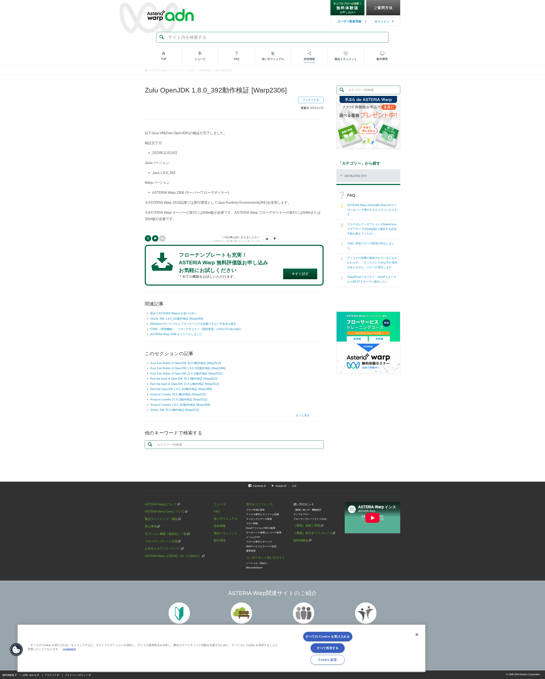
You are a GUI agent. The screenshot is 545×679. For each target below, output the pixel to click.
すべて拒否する (328, 648)
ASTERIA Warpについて (161, 504)
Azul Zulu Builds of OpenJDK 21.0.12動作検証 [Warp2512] (186, 373)
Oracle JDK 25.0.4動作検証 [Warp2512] (174, 409)
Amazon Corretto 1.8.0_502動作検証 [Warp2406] (180, 404)
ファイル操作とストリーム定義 (262, 514)
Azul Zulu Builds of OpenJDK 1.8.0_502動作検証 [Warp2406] (187, 368)
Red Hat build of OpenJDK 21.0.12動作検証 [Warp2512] (184, 384)
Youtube (279, 486)
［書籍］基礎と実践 (306, 525)
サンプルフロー (301, 514)
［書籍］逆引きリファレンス (312, 533)
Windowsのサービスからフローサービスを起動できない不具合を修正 (193, 323)
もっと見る (303, 415)
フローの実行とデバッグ (259, 541)
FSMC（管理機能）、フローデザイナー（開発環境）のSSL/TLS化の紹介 (195, 329)
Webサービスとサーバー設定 (261, 546)
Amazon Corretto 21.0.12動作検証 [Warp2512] (178, 399)
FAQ (236, 59)
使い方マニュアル (226, 518)
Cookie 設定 (327, 659)
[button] (266, 238)
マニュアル (273, 59)
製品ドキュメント (226, 533)
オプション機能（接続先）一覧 (165, 533)
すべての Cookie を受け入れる (327, 636)
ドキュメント (346, 59)
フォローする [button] (311, 99)
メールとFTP (253, 537)
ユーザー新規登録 (349, 21)
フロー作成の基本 (255, 509)
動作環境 (382, 59)
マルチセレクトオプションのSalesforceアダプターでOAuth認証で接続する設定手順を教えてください (372, 229)
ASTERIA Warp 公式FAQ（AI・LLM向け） (173, 556)
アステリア (50, 675)
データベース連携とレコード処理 (263, 532)
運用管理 (250, 550)
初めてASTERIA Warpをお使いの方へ (173, 313)
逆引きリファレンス (259, 504)
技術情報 (309, 60)
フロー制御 (252, 523)
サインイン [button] (381, 21)
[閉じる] (417, 634)
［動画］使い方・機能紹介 (307, 509)
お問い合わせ (29, 675)
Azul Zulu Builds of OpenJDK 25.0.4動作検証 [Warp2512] (185, 363)
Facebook (148, 238)
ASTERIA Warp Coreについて (164, 511)
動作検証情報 (223, 70)
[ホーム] (170, 6)
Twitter (155, 238)
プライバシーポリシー (76, 675)
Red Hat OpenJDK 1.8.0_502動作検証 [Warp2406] (181, 389)
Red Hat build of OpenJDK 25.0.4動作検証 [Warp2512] (183, 378)
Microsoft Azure (254, 567)
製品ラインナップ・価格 (161, 519)
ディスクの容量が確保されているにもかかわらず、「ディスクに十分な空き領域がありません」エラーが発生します (372, 262)
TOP (163, 59)
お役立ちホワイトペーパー (163, 548)
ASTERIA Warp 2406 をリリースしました (176, 334)
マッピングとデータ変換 (259, 519)
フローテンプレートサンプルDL (310, 519)
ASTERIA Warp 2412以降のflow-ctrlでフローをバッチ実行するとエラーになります (372, 210)
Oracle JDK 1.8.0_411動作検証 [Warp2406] (176, 318)
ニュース (200, 59)
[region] (221, 648)
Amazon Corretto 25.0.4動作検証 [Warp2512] (178, 394)
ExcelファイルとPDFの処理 (260, 528)
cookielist (69, 649)
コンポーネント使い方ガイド (265, 557)
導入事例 (151, 526)
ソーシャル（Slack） (257, 563)
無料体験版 (300, 540)
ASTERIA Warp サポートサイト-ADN (171, 70)
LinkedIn (162, 238)
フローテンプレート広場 (161, 541)
